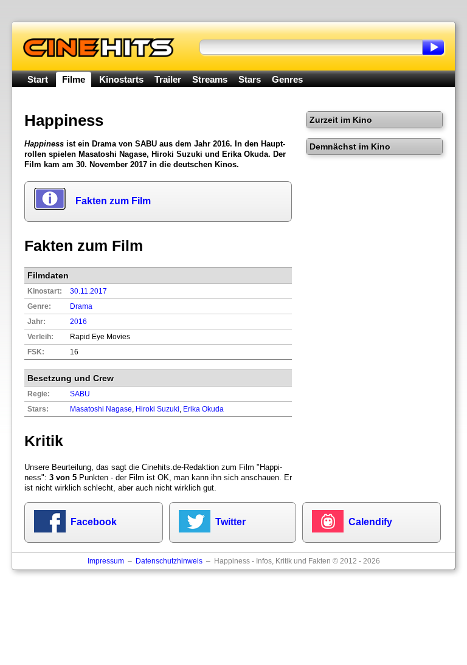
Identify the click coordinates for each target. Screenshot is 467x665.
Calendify (370, 522)
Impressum (106, 561)
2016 (78, 321)
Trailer (167, 79)
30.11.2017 (88, 291)
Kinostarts (121, 79)
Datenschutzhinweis (169, 561)
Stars (249, 79)
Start (37, 79)
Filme (73, 79)
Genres (287, 79)
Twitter (230, 522)
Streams (209, 79)
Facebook (94, 522)
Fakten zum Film (113, 201)
